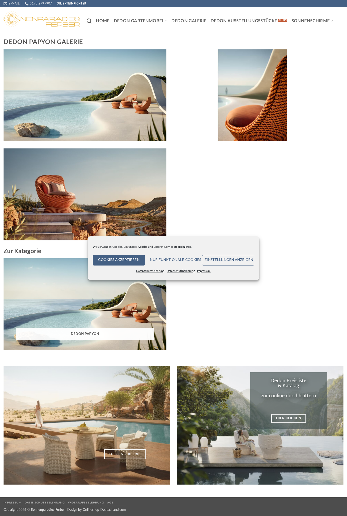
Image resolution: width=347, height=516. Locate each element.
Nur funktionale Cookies (174, 260)
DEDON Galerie (188, 21)
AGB (110, 502)
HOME (102, 21)
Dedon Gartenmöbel (139, 21)
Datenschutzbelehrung (150, 270)
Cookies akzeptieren (119, 260)
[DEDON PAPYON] (85, 95)
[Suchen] (89, 21)
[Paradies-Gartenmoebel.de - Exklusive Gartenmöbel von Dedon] (42, 19)
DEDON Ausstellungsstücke (244, 21)
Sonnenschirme (311, 21)
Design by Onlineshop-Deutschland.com (96, 510)
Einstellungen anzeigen (229, 260)
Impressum (204, 270)
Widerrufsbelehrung (86, 502)
